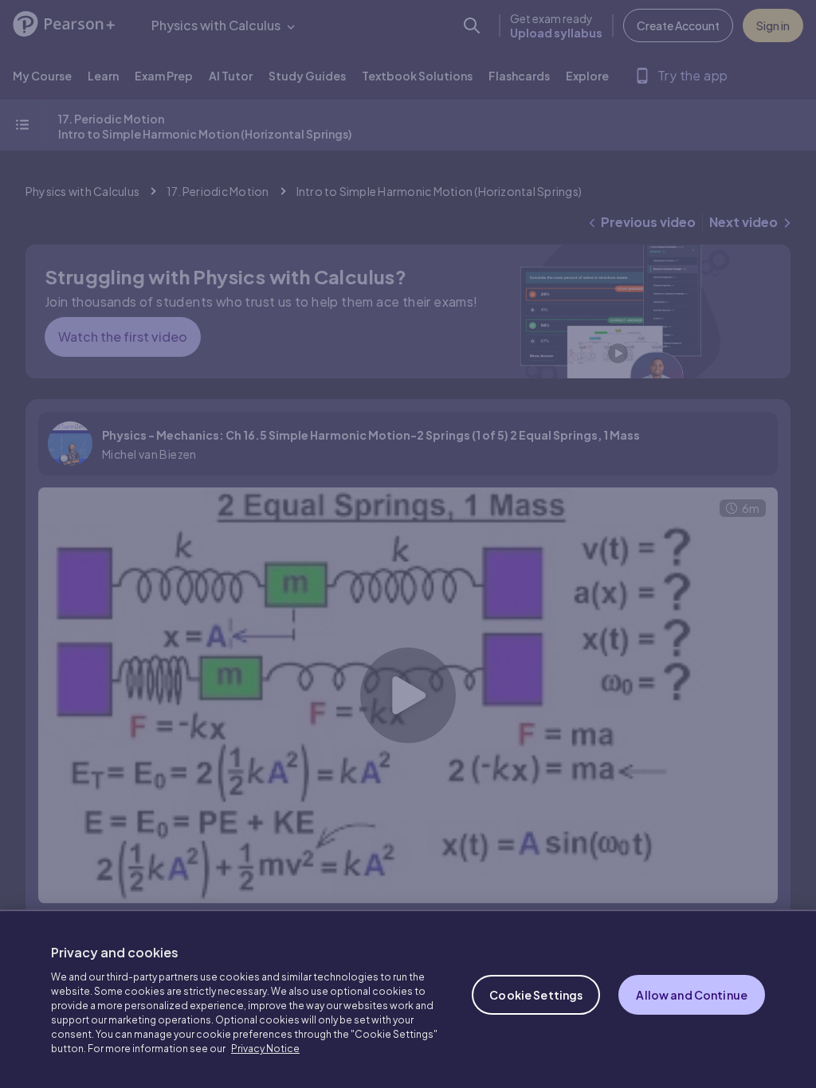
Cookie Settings (536, 995)
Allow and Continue (691, 995)
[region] (408, 999)
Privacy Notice (265, 1049)
